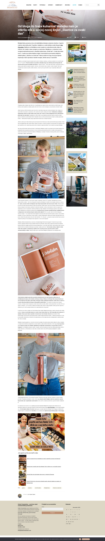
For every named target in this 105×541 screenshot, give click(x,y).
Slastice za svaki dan (57, 487)
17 (75, 516)
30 (72, 521)
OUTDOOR (50, 5)
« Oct (67, 523)
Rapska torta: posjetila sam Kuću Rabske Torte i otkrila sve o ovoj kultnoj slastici (44, 466)
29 (70, 521)
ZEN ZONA (67, 5)
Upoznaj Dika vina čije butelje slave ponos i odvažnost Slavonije (40, 474)
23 (72, 519)
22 (70, 519)
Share (78, 37)
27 (66, 521)
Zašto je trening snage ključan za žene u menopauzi (76, 192)
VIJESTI (35, 5)
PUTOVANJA (42, 5)
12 (79, 514)
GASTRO (74, 5)
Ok (80, 539)
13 (66, 516)
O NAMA (80, 5)
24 (75, 519)
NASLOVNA (28, 5)
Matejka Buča (47, 487)
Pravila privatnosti (85, 539)
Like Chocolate (51, 407)
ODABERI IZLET (58, 5)
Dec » (70, 523)
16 (72, 516)
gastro (23, 487)
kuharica (30, 487)
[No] (103, 539)
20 (66, 519)
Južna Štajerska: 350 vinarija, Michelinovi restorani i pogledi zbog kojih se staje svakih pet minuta (77, 131)
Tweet (70, 37)
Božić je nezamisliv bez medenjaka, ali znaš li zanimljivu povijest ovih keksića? (43, 458)
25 (77, 519)
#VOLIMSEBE (77, 187)
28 (68, 521)
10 (75, 514)
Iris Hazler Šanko (26, 37)
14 (68, 516)
